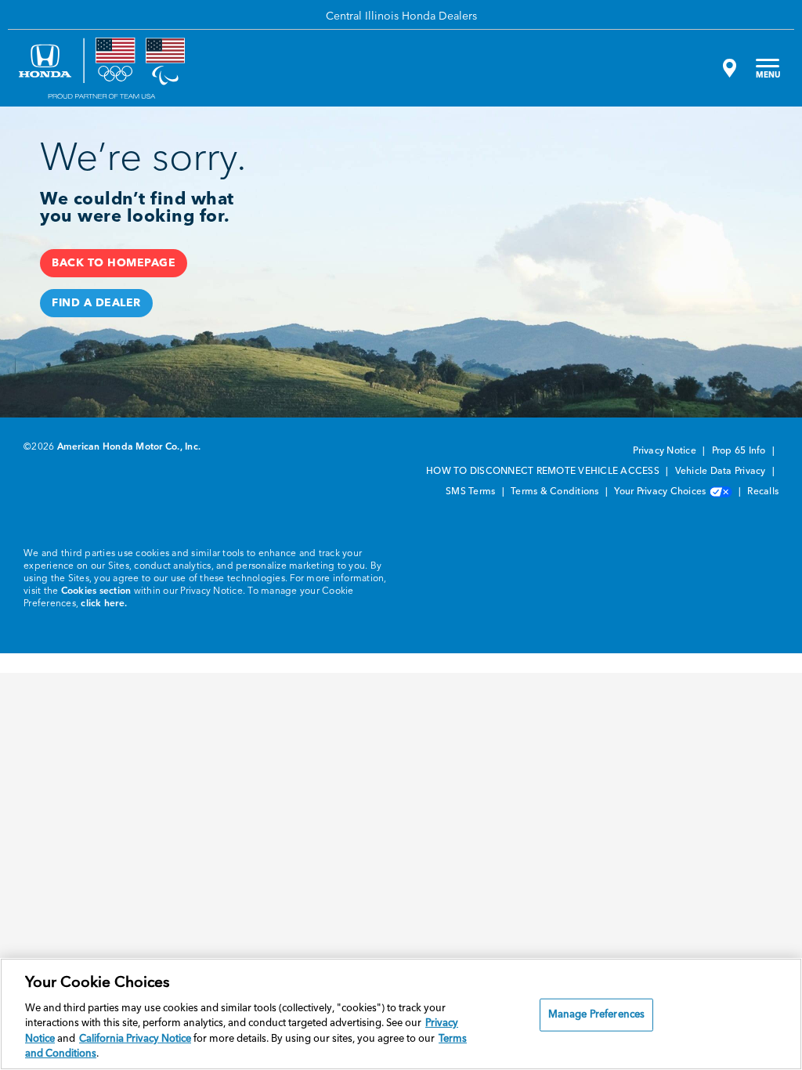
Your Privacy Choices (661, 492)
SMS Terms (472, 492)
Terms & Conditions (556, 492)
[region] (401, 1014)
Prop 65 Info (740, 451)
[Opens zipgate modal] (727, 68)
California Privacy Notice (135, 1039)
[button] (113, 263)
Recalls (763, 492)
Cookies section (96, 591)
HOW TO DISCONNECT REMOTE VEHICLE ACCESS (544, 471)
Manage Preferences (596, 1015)
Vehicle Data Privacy (721, 471)
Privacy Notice (666, 451)
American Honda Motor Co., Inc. (129, 447)
